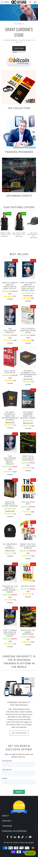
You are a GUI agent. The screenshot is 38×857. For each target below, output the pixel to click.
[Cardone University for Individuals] (19, 687)
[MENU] (1, 2)
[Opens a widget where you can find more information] (30, 853)
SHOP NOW (19, 48)
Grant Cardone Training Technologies (21, 842)
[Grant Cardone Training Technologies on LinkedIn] (15, 837)
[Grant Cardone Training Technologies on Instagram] (11, 837)
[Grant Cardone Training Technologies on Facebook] (7, 837)
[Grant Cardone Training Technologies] (19, 2)
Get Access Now (19, 733)
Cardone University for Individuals (19, 703)
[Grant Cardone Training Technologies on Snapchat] (18, 837)
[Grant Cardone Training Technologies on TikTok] (22, 837)
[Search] (30, 2)
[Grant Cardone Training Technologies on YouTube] (30, 837)
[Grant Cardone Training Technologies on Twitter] (26, 837)
